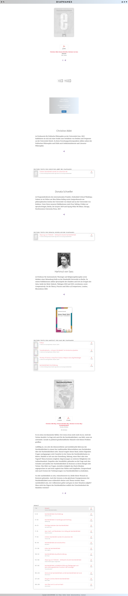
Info (57, 595)
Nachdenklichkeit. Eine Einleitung (49, 365)
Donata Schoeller (63, 52)
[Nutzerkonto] (122, 2)
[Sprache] (124, 2)
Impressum (83, 595)
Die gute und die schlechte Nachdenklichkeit (57, 579)
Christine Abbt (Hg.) (51, 423)
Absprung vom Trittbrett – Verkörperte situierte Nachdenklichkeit (58, 235)
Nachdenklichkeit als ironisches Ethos (55, 542)
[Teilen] (65, 60)
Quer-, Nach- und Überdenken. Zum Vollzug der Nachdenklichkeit (62, 531)
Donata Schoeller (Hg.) (63, 423)
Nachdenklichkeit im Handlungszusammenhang (58, 520)
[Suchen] (3, 2)
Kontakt (68, 595)
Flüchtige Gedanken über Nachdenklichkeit (57, 525)
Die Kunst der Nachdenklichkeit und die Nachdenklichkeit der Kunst (63, 573)
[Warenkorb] (126, 2)
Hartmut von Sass (73, 52)
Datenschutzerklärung (75, 595)
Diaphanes (64, 2)
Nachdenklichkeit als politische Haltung (55, 554)
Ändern (64, 111)
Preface (42, 343)
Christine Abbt (54, 52)
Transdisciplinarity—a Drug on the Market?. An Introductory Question (59, 350)
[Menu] (1, 2)
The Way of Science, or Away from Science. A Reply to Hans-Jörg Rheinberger (60, 358)
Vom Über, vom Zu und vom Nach (54, 584)
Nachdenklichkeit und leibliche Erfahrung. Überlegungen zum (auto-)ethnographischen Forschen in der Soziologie (62, 566)
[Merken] (63, 60)
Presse (60, 595)
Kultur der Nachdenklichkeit (52, 548)
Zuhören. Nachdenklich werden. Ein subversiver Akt (53, 171)
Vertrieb (64, 595)
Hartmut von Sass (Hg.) (76, 423)
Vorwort (47, 508)
